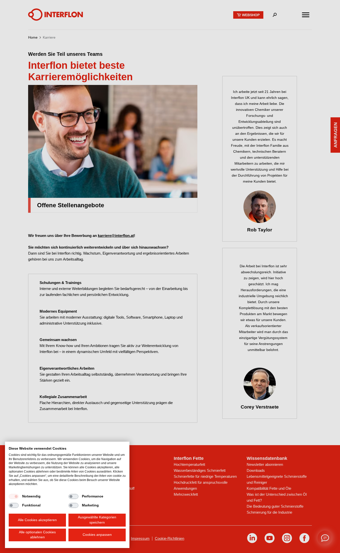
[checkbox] (14, 496)
